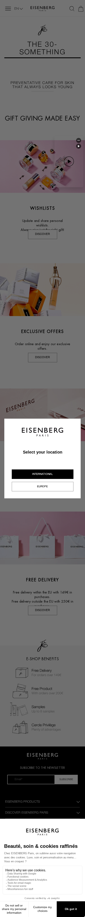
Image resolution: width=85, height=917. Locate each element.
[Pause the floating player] (78, 146)
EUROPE (42, 486)
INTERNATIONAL (42, 474)
